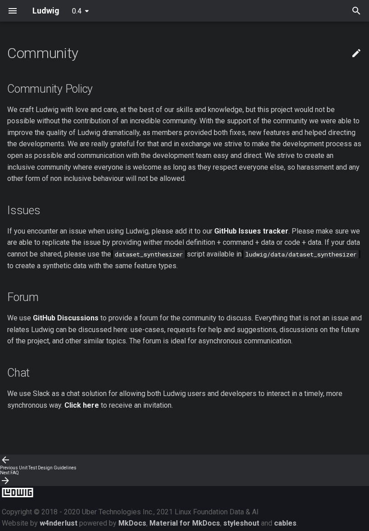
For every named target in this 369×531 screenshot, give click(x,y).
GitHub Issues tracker (251, 231)
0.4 (76, 11)
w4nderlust (58, 523)
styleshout (241, 523)
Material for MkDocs (184, 523)
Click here (81, 405)
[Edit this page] (356, 53)
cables (285, 523)
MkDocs (132, 523)
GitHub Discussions (66, 318)
